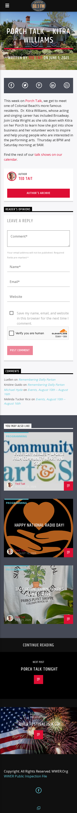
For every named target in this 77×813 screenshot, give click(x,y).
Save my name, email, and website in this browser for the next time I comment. (43, 313)
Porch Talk (33, 101)
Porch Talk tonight (39, 669)
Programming (38, 25)
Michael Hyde (13, 390)
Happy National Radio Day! (40, 525)
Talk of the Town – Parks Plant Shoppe (39, 592)
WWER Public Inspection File (25, 776)
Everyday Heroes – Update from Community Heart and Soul (39, 458)
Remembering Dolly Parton (36, 379)
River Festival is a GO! (40, 724)
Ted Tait (35, 58)
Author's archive (38, 193)
